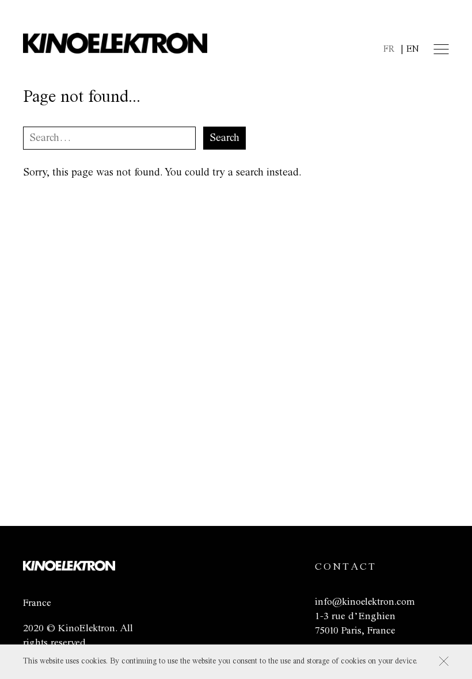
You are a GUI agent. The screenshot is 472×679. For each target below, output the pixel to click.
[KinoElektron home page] (69, 568)
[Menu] (441, 49)
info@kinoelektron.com (364, 602)
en (412, 49)
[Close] (444, 661)
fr (389, 49)
